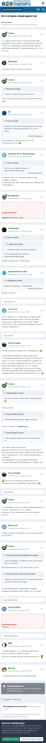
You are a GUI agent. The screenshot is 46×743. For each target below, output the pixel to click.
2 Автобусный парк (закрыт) (26, 25)
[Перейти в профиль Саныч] (4, 34)
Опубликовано (20, 36)
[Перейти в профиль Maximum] (4, 62)
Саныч (9, 22)
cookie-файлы (19, 726)
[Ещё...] (41, 34)
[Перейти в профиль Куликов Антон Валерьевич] (4, 155)
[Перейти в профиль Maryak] (4, 669)
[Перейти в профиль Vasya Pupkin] (4, 344)
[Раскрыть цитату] (5, 89)
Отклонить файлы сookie (31, 739)
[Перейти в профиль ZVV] (4, 644)
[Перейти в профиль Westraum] (4, 527)
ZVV (10, 643)
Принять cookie (11, 739)
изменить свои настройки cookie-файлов (18, 730)
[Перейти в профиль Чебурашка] (4, 229)
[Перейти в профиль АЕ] (4, 113)
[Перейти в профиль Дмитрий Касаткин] (4, 273)
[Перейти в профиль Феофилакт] (4, 197)
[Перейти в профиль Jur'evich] (4, 310)
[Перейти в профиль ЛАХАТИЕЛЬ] (4, 609)
